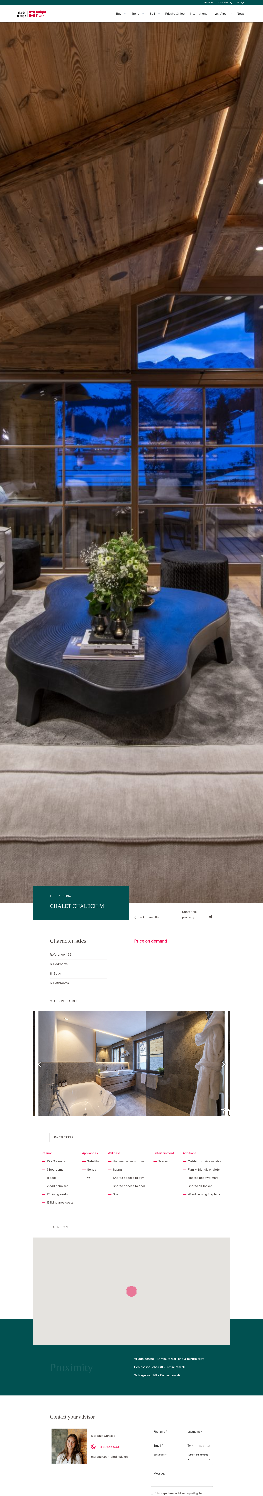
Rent (135, 14)
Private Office (175, 14)
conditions (178, 1493)
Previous (39, 1064)
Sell (152, 14)
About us (208, 2)
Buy (118, 14)
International (199, 14)
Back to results (148, 917)
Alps (223, 14)
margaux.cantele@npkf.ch (109, 1457)
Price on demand (150, 941)
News (241, 14)
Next (223, 1064)
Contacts (223, 2)
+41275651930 (108, 1447)
